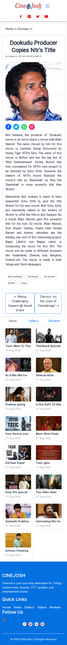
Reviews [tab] (54, 321)
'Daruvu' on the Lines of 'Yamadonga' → (48, 301)
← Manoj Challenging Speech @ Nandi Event (20, 303)
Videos (42, 607)
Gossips (23, 29)
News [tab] (13, 321)
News (18, 607)
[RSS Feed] (4, 620)
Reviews (55, 607)
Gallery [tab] (33, 321)
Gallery (29, 607)
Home (9, 29)
